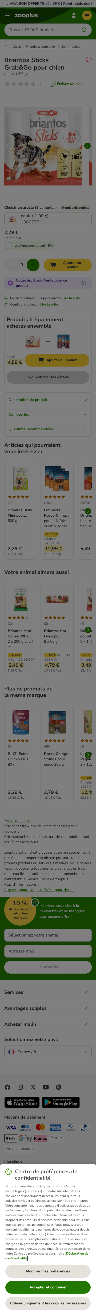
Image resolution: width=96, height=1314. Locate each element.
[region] (48, 1239)
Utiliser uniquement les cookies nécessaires (48, 1303)
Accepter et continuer (48, 1287)
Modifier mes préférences (48, 1271)
